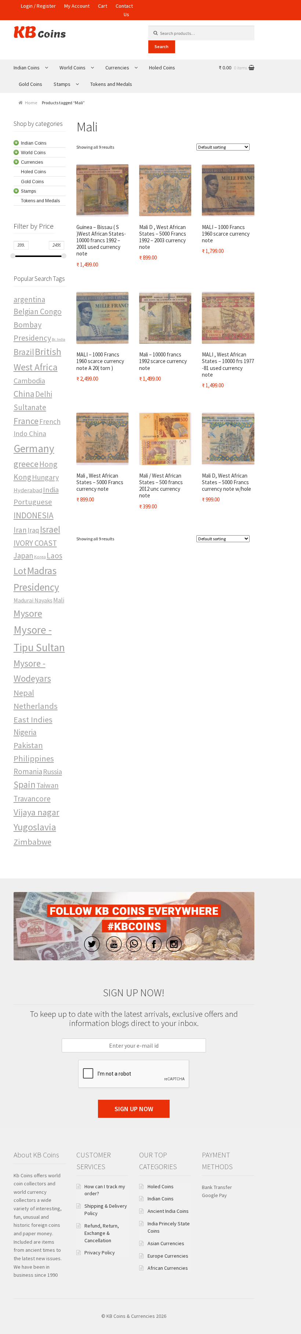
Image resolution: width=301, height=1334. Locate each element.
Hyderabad (28, 490)
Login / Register (38, 6)
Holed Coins (162, 67)
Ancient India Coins (168, 1211)
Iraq (33, 530)
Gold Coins (30, 84)
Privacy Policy (99, 1252)
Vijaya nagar (36, 812)
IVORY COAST (35, 543)
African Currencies (168, 1268)
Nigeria (25, 732)
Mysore (28, 613)
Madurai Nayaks (33, 600)
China (24, 393)
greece (26, 463)
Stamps (62, 84)
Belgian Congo (38, 311)
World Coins (72, 67)
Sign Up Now (134, 1109)
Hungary (45, 477)
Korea (40, 556)
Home (31, 102)
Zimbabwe (32, 842)
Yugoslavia (35, 827)
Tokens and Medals (111, 84)
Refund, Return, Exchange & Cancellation (101, 1233)
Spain (25, 784)
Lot (20, 571)
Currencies (117, 67)
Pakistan (28, 745)
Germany (34, 448)
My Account (77, 6)
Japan (23, 556)
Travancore (32, 799)
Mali (58, 600)
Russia (52, 771)
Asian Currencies (166, 1243)
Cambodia (29, 380)
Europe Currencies (168, 1256)
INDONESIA (34, 515)
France (26, 421)
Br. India (58, 339)
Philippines (34, 758)
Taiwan (47, 785)
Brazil (24, 352)
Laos (54, 556)
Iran (20, 530)
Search (161, 46)
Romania (28, 771)
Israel (50, 529)
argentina (29, 299)
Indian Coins (27, 67)
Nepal (24, 693)
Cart (102, 6)
